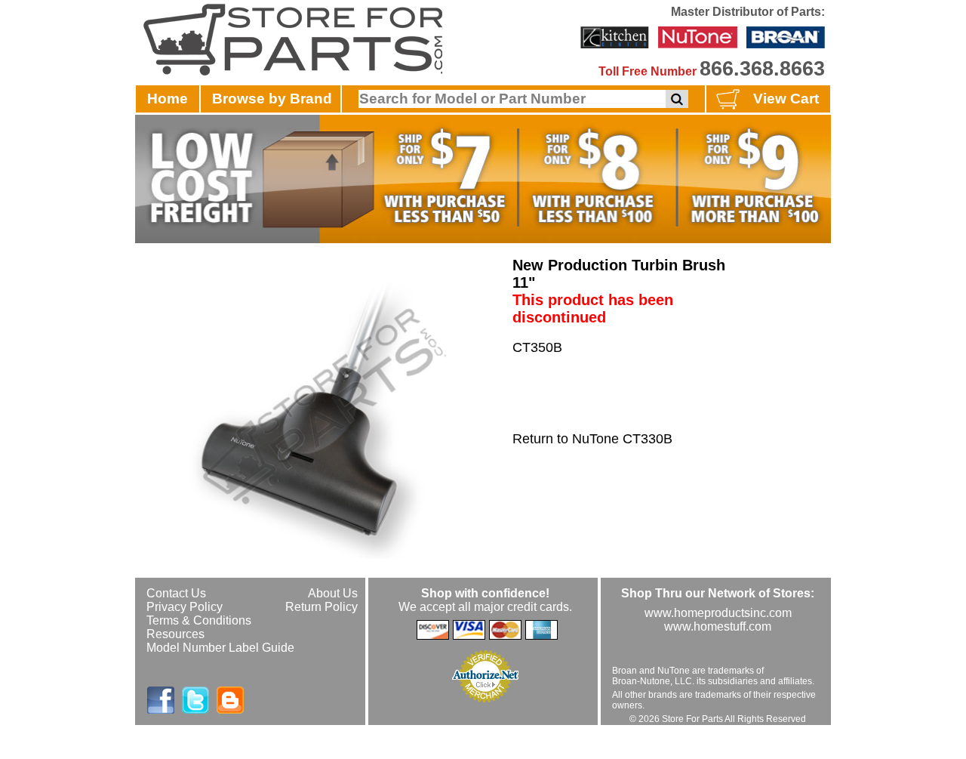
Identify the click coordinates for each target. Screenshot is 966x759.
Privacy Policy (184, 606)
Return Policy (321, 606)
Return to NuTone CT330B (592, 438)
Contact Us (176, 593)
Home (167, 98)
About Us (333, 593)
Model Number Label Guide (220, 647)
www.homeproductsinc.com (718, 612)
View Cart (786, 98)
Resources (175, 634)
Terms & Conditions (198, 620)
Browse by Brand (272, 98)
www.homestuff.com (717, 626)
